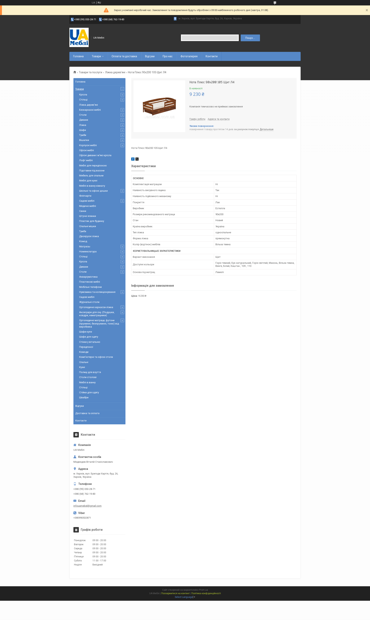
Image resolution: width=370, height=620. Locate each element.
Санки (82, 211)
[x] (137, 159)
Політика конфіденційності (206, 593)
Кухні (82, 367)
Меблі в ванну (87, 382)
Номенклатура (88, 251)
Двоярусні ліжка (89, 236)
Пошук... (250, 37)
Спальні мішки (87, 226)
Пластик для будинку (91, 221)
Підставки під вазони (91, 170)
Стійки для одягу (89, 392)
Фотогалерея (189, 56)
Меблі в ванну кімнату (92, 185)
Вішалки (84, 140)
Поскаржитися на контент (175, 593)
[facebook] (133, 159)
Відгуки (150, 56)
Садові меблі (86, 200)
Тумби (82, 135)
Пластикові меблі (89, 281)
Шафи (82, 130)
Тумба (82, 231)
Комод (83, 241)
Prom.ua (203, 590)
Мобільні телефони (90, 287)
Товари (96, 56)
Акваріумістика (88, 276)
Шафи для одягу (88, 336)
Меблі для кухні (88, 180)
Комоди (83, 351)
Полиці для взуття (90, 372)
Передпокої (86, 346)
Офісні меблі (86, 150)
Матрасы (84, 246)
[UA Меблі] (79, 38)
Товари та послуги (90, 72)
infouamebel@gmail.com (87, 505)
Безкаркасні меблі (90, 109)
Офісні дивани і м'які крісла (95, 155)
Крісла (83, 94)
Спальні (83, 362)
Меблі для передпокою (93, 165)
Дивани (83, 119)
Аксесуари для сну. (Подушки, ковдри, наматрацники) (96, 314)
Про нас (167, 56)
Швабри (83, 397)
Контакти (212, 56)
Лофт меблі (86, 160)
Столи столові (88, 377)
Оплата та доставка (124, 56)
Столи (83, 114)
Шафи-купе (85, 331)
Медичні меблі (87, 206)
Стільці (83, 99)
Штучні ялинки (87, 216)
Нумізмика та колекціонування (97, 292)
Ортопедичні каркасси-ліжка (96, 307)
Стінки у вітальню (89, 341)
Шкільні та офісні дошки (93, 190)
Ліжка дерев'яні (115, 72)
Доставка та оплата (87, 413)
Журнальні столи (89, 302)
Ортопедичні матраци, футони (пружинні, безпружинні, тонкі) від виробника (99, 323)
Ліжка (82, 125)
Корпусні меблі (88, 145)
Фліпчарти (85, 195)
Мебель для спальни (91, 175)
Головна (78, 56)
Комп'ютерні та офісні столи (96, 356)
